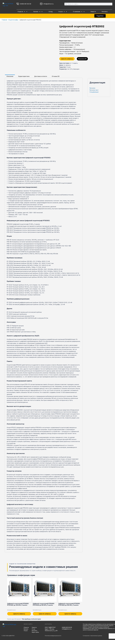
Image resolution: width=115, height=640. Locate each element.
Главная (4, 20)
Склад (51, 11)
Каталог (35, 11)
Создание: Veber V (88, 632)
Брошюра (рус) (94, 90)
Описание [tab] (10, 76)
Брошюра (92, 88)
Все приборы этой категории (31, 619)
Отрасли (20, 11)
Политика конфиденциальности (53, 635)
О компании (76, 11)
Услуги (60, 11)
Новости (93, 11)
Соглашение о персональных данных (92, 635)
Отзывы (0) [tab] (55, 76)
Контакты (105, 11)
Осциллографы (13, 20)
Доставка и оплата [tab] (40, 76)
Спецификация (94, 92)
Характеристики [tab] (23, 76)
